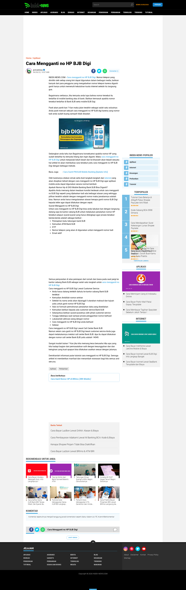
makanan (98, 565)
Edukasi (71, 12)
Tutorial (149, 12)
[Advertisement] (93, 34)
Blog (63, 12)
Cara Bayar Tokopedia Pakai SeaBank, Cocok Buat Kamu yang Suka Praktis (143, 253)
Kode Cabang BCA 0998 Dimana (141, 211)
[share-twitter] (99, 71)
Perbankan (115, 12)
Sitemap (127, 558)
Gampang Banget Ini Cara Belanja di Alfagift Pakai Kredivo (142, 251)
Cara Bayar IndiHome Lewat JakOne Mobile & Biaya (138, 347)
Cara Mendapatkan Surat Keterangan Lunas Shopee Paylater (142, 225)
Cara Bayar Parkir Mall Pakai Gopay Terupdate (138, 303)
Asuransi (54, 12)
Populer (158, 4)
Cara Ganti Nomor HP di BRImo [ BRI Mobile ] (71, 379)
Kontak (143, 555)
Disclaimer (134, 555)
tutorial (108, 178)
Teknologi (127, 12)
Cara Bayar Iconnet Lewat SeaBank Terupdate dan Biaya (141, 363)
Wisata (73, 565)
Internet (81, 12)
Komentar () (114, 71)
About (126, 555)
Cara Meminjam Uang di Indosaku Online (141, 295)
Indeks (35, 12)
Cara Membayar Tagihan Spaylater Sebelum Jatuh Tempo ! (141, 311)
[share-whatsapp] (105, 71)
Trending (138, 12)
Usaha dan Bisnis (54, 565)
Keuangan (92, 12)
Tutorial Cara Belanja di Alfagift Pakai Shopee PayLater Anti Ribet (141, 200)
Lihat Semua (72, 537)
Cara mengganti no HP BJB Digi (81, 77)
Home (27, 12)
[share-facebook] (93, 71)
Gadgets (50, 558)
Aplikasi (43, 12)
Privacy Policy (153, 555)
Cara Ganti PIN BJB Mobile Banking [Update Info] (85, 172)
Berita (73, 555)
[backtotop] (93, 542)
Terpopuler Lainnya (141, 261)
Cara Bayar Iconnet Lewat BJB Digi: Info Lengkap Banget (141, 355)
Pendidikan (103, 12)
